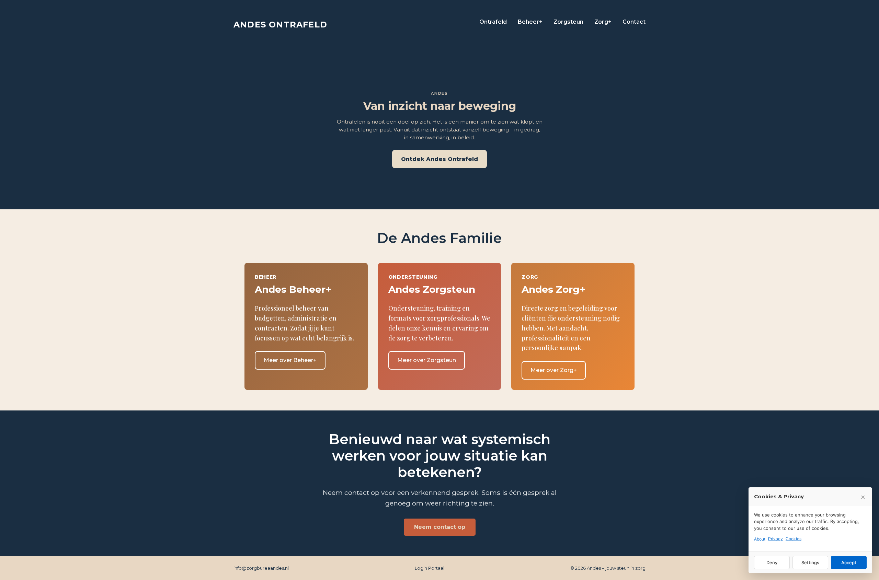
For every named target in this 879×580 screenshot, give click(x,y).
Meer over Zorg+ (553, 370)
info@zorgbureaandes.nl (261, 568)
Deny (771, 562)
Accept (848, 562)
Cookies (793, 538)
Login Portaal (429, 568)
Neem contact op (439, 527)
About (759, 539)
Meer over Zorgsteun (426, 360)
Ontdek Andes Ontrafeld (439, 159)
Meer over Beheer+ (290, 360)
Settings (810, 562)
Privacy (775, 538)
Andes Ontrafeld (280, 25)
